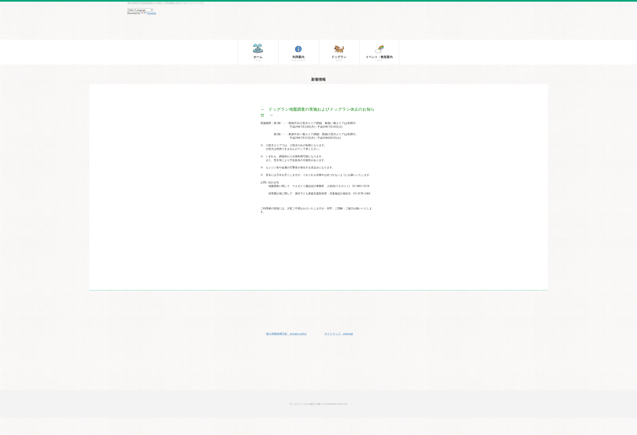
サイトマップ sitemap (338, 333)
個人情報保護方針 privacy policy (286, 333)
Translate (151, 13)
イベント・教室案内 (379, 58)
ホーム (257, 58)
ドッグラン (338, 58)
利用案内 (298, 58)
